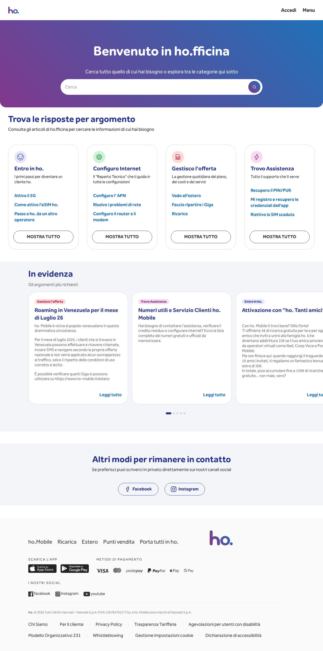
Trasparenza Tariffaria (155, 624)
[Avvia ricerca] (254, 87)
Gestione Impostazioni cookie (164, 635)
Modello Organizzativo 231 (54, 635)
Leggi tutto (110, 394)
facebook (41, 593)
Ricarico (180, 213)
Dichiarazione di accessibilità (233, 635)
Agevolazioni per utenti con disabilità (224, 624)
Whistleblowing (108, 635)
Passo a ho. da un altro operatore (35, 217)
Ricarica (67, 541)
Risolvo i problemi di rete (117, 204)
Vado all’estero (186, 195)
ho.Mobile (40, 541)
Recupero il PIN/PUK (271, 190)
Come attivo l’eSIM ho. (36, 204)
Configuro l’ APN (109, 195)
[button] (168, 413)
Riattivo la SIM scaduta (272, 214)
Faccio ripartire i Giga (192, 204)
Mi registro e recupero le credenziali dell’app (275, 202)
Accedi (288, 10)
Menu (309, 10)
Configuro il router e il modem (114, 217)
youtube (97, 594)
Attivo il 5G (25, 195)
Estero (90, 541)
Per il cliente (72, 624)
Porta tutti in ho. (159, 541)
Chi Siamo (38, 624)
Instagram (69, 593)
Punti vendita (118, 541)
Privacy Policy (109, 624)
